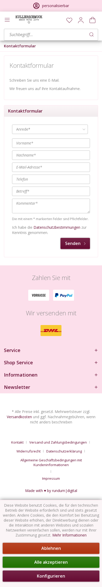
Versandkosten (19, 416)
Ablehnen (51, 548)
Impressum (51, 478)
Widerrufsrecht (28, 451)
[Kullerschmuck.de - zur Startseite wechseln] (28, 19)
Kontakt (17, 442)
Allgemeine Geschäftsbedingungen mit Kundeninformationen (51, 462)
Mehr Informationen (69, 535)
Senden (73, 243)
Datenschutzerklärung (64, 451)
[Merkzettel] (69, 20)
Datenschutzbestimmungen (56, 227)
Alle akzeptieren (51, 562)
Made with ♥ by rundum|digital (51, 490)
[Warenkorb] (92, 20)
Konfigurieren (51, 576)
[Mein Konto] (81, 20)
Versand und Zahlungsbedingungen (58, 442)
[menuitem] (69, 20)
